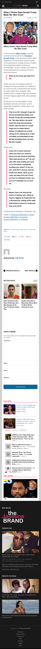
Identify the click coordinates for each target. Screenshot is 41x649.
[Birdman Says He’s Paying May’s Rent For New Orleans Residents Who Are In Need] (20, 542)
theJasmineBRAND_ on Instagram (16, 219)
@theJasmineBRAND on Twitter (22, 215)
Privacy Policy (20, 634)
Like (15, 237)
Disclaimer (20, 632)
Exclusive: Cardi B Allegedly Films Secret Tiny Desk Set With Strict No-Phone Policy (26, 407)
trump (5, 231)
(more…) (23, 438)
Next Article (30, 271)
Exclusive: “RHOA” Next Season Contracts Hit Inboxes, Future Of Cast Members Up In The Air (25, 421)
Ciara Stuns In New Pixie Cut (10, 569)
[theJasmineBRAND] (20, 5)
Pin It (29, 237)
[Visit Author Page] (7, 252)
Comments (23, 430)
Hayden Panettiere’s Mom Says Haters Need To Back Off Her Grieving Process (29, 304)
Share (8, 239)
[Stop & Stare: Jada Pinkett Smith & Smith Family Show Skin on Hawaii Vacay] (20, 607)
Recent (15, 430)
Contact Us (20, 636)
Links (20, 645)
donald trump (15, 229)
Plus (22, 237)
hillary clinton (24, 229)
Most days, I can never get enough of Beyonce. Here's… (23, 446)
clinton (9, 229)
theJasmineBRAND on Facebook (15, 217)
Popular (7, 430)
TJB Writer (9, 18)
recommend (31, 229)
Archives (20, 641)
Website (6, 377)
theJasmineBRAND (25, 628)
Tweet (8, 237)
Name (5, 363)
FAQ (20, 639)
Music (5, 480)
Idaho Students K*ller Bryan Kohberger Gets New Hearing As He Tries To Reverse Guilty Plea (11, 305)
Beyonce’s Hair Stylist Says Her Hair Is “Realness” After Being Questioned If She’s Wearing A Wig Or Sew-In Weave (20, 565)
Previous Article (13, 271)
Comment (7, 341)
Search (20, 643)
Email (5, 370)
